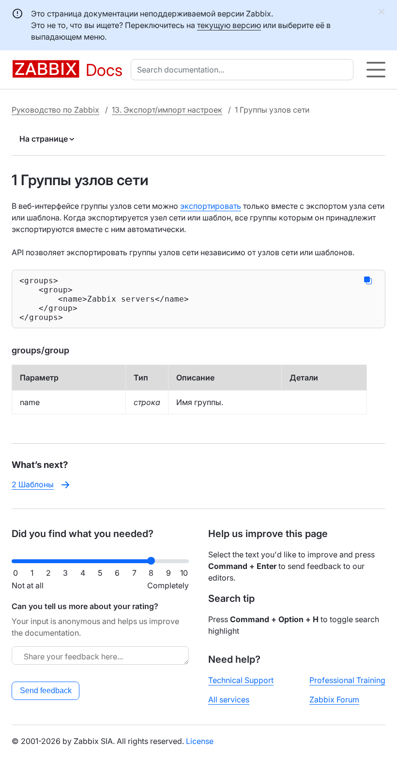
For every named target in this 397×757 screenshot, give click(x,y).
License (200, 741)
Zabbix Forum (334, 699)
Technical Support (241, 680)
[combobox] (244, 69)
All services (228, 699)
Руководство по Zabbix (55, 110)
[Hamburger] (375, 69)
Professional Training (347, 680)
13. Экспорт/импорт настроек (167, 110)
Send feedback (46, 690)
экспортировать (210, 206)
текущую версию (229, 25)
